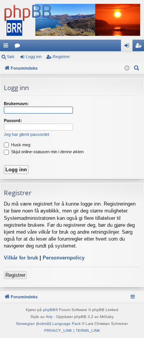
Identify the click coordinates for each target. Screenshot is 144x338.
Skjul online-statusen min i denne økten (47, 151)
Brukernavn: (16, 103)
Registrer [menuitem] (140, 47)
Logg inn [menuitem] (128, 47)
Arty (49, 317)
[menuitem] (136, 68)
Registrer (61, 56)
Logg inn (33, 56)
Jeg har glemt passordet (26, 134)
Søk (11, 56)
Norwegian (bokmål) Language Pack (48, 323)
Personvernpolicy (63, 258)
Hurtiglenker (7, 47)
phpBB (49, 310)
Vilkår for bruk (21, 258)
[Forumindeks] (72, 20)
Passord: (13, 120)
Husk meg (20, 144)
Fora (19, 47)
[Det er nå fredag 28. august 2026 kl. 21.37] (126, 68)
